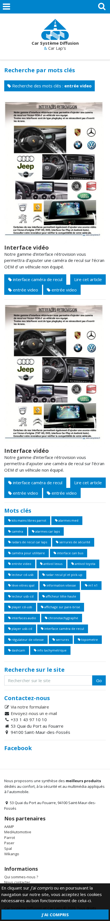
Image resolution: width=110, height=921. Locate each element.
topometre (89, 639)
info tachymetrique (51, 650)
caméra (17, 531)
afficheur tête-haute (60, 596)
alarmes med (68, 520)
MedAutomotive (17, 831)
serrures (62, 639)
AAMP (9, 826)
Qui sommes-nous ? (21, 876)
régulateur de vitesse (27, 639)
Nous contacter (17, 882)
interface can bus (69, 553)
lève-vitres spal (22, 585)
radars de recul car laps (29, 542)
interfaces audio (23, 618)
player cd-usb (21, 607)
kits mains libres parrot (28, 520)
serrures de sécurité (74, 542)
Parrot (9, 837)
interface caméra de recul (37, 279)
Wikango (11, 853)
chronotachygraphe (62, 618)
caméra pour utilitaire (28, 553)
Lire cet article (88, 279)
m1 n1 (92, 585)
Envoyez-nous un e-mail (34, 713)
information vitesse (61, 585)
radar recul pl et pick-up (63, 574)
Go (99, 680)
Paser (9, 842)
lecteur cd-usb (22, 574)
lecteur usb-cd (22, 596)
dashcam (18, 650)
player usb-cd (21, 628)
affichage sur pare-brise (61, 607)
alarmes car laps (47, 531)
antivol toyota (84, 564)
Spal (8, 848)
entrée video (25, 290)
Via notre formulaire (30, 707)
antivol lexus (52, 564)
